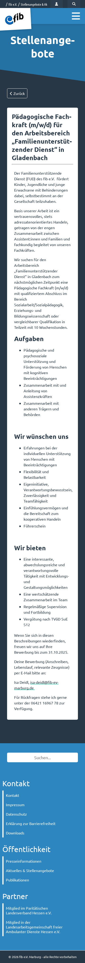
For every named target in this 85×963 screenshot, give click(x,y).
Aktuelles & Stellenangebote (30, 870)
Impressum (15, 804)
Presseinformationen (23, 861)
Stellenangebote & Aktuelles (38, 4)
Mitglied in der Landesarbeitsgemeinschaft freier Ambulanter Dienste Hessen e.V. (34, 927)
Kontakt (12, 795)
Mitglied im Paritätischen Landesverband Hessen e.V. (29, 910)
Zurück (19, 93)
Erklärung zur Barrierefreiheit (30, 823)
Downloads (15, 832)
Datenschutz (16, 814)
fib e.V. (12, 4)
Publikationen (17, 879)
